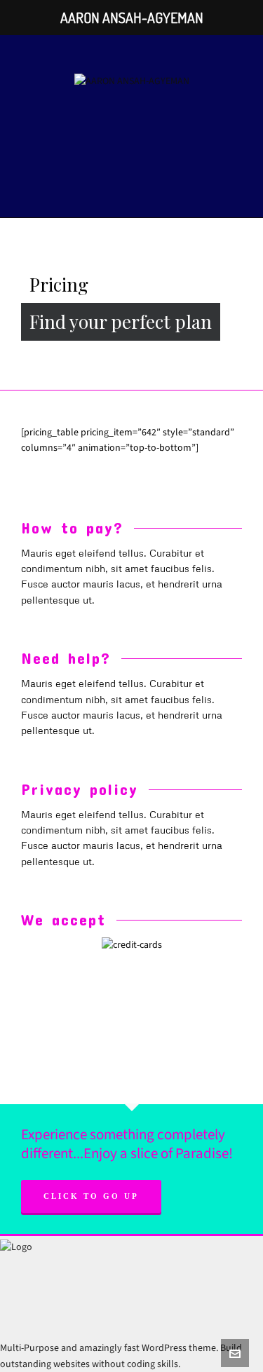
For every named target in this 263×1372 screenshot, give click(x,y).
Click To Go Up (91, 1196)
